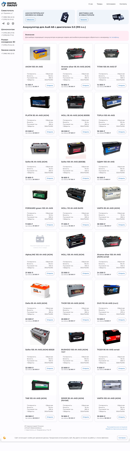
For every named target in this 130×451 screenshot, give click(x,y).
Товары (99, 4)
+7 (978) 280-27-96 (7, 33)
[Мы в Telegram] (3, 23)
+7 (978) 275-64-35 (7, 45)
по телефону (114, 37)
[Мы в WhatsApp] (8, 23)
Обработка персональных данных (116, 429)
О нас (91, 4)
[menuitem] (91, 4)
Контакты (123, 4)
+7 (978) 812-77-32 (7, 35)
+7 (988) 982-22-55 (7, 17)
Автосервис (111, 4)
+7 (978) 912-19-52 (7, 19)
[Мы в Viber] (13, 23)
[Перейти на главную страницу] (10, 4)
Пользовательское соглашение (117, 427)
